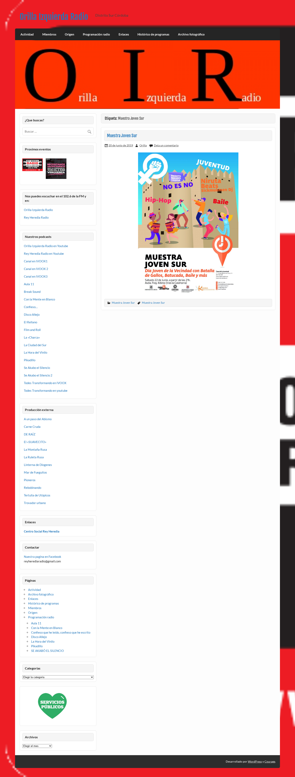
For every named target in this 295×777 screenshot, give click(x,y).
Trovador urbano (35, 503)
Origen (69, 34)
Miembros (49, 34)
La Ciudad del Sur (35, 345)
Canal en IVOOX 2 (36, 269)
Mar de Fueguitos (35, 472)
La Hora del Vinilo (35, 352)
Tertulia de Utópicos (37, 495)
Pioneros (30, 480)
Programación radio (96, 34)
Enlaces (124, 34)
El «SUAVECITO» (35, 442)
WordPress (255, 761)
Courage (269, 761)
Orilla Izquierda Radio (54, 17)
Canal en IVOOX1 (36, 261)
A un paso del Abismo (38, 419)
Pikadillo (29, 360)
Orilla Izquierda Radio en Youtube (46, 246)
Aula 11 (29, 284)
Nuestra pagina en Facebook (42, 556)
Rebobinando (32, 487)
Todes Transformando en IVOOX (45, 383)
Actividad (27, 34)
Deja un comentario (166, 145)
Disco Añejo (32, 314)
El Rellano (30, 322)
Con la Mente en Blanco (39, 299)
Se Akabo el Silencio (37, 367)
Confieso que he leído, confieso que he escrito (60, 632)
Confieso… (31, 307)
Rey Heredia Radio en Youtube (44, 253)
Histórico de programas (153, 34)
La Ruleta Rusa (34, 457)
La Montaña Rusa (35, 449)
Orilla (143, 145)
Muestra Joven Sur (122, 135)
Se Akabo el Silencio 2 (38, 375)
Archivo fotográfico (191, 34)
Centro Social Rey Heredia (41, 531)
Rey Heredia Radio (36, 217)
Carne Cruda (32, 426)
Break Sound (32, 291)
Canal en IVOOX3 (36, 276)
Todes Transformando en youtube (45, 390)
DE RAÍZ (29, 434)
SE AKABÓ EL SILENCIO (47, 650)
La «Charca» (32, 337)
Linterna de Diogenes (38, 465)
